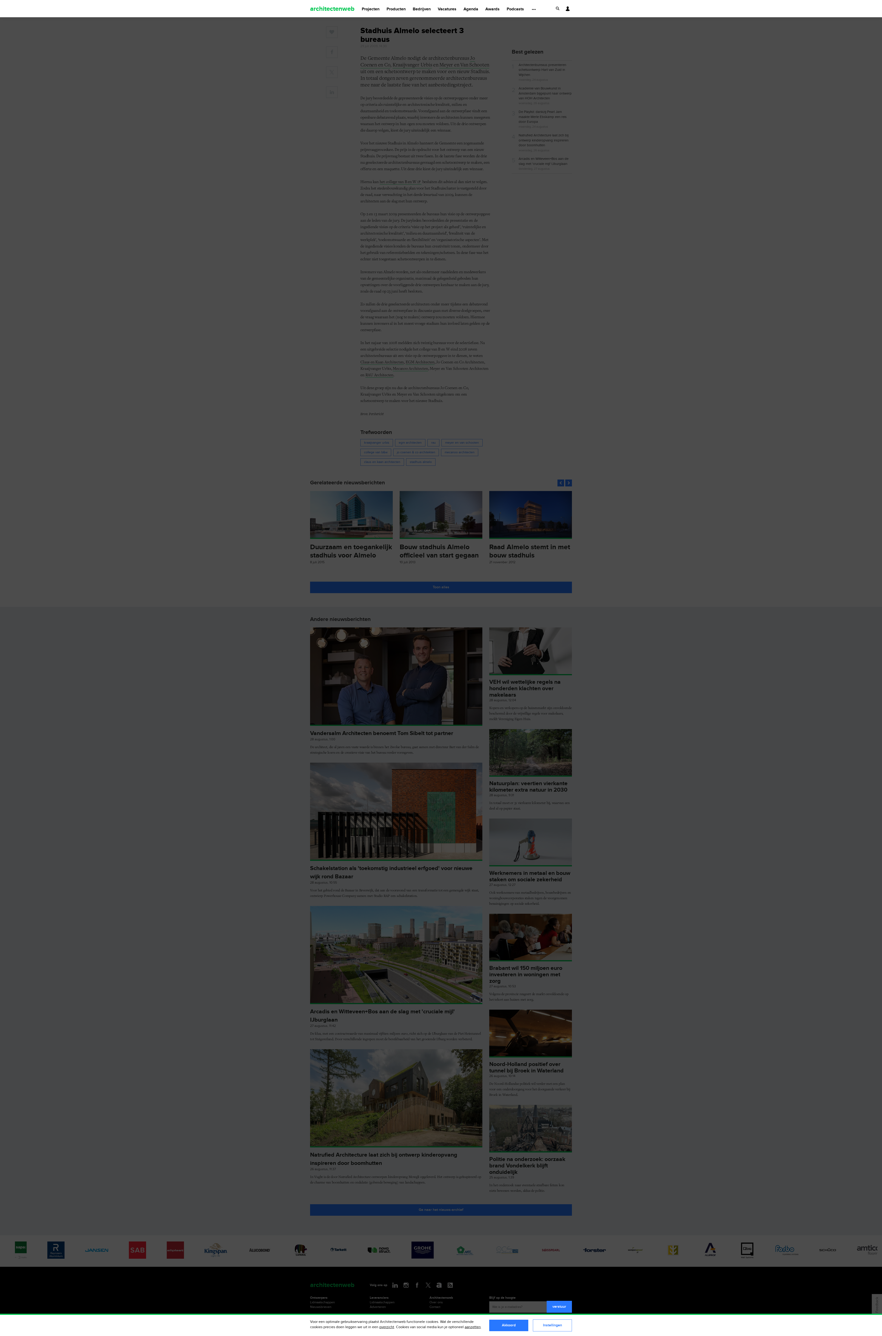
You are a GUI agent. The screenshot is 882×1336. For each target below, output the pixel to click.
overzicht (386, 1327)
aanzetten (473, 1327)
